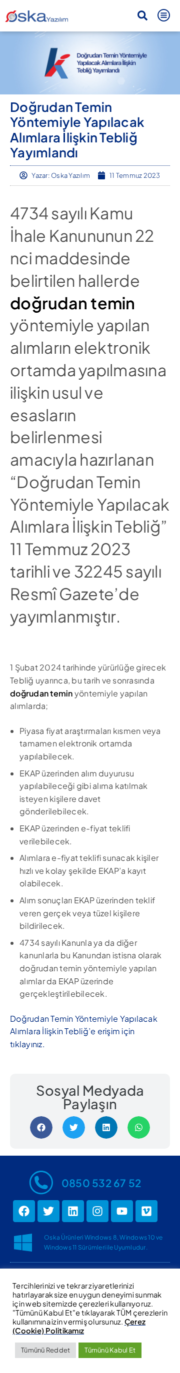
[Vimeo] (147, 1211)
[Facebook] (24, 1211)
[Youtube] (122, 1211)
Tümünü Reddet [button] (45, 1350)
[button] (143, 15)
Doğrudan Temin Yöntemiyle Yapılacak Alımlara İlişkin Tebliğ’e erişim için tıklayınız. (84, 1031)
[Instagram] (97, 1211)
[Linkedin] (73, 1211)
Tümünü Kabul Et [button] (110, 1350)
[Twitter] (49, 1211)
